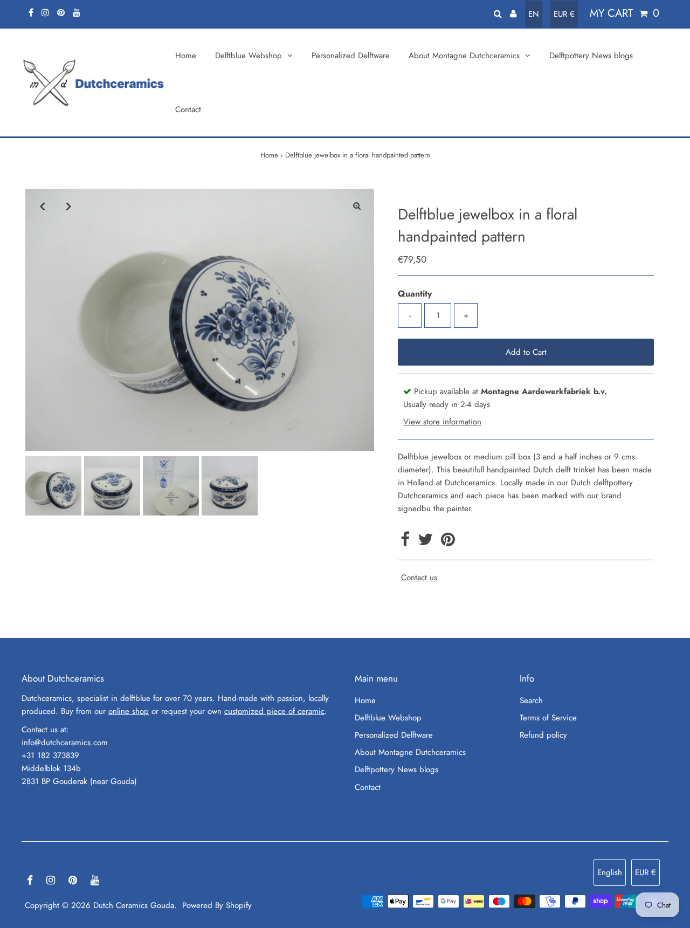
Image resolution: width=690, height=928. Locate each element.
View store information (442, 422)
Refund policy (543, 735)
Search (531, 700)
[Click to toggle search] (498, 13)
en (533, 14)
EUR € (564, 14)
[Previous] (42, 206)
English (609, 872)
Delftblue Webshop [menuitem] (248, 55)
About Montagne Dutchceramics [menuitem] (464, 55)
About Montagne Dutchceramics (410, 752)
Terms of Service (548, 718)
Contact (368, 787)
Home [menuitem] (185, 55)
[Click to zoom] (357, 206)
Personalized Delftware (394, 735)
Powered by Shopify (217, 905)
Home (269, 155)
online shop (128, 711)
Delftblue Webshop (388, 718)
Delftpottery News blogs (396, 769)
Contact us (419, 577)
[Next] (69, 206)
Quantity (415, 293)
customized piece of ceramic (274, 711)
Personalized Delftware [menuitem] (351, 55)
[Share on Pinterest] (448, 542)
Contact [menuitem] (188, 109)
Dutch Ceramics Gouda (133, 905)
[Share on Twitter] (427, 542)
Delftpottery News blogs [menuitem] (591, 55)
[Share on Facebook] (406, 542)
